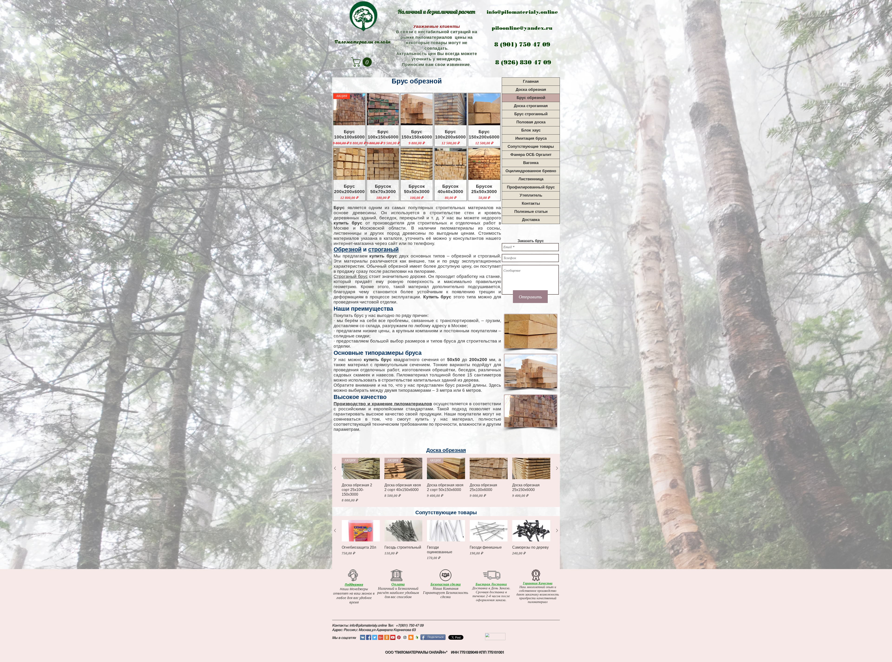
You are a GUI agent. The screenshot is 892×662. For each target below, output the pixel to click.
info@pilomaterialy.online (522, 12)
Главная (531, 81)
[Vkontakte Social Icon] (362, 637)
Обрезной (347, 249)
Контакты (531, 203)
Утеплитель (531, 195)
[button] (362, 62)
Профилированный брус (531, 187)
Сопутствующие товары (446, 512)
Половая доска (530, 122)
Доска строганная (531, 106)
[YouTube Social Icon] (392, 637)
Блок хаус (531, 130)
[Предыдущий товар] (335, 468)
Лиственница (530, 179)
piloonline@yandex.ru (522, 28)
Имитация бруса (531, 138)
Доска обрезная (531, 89)
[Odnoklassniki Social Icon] (386, 637)
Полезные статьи (531, 211)
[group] (446, 480)
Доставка (531, 219)
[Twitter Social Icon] (374, 637)
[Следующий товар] (557, 468)
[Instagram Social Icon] (404, 637)
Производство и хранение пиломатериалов (383, 403)
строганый (383, 249)
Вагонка (530, 163)
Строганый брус (351, 276)
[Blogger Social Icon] (410, 637)
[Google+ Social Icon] (380, 637)
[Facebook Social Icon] (368, 637)
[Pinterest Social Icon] (398, 637)
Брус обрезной (531, 98)
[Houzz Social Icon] (417, 637)
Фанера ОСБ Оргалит (530, 154)
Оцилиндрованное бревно (530, 171)
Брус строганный (531, 114)
